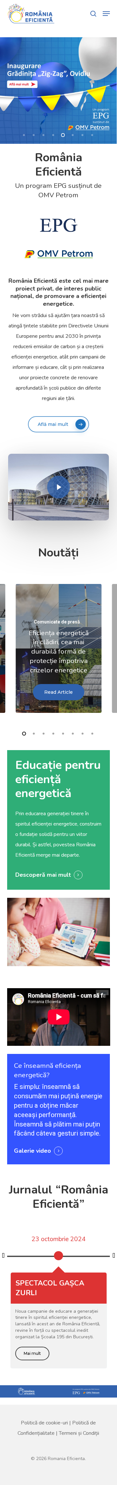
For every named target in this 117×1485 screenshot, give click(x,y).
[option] (58, 1253)
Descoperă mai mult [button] (43, 875)
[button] (106, 13)
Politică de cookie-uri (44, 1422)
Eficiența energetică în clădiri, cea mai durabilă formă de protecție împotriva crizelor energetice (59, 651)
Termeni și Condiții (79, 1433)
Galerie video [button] (32, 1151)
